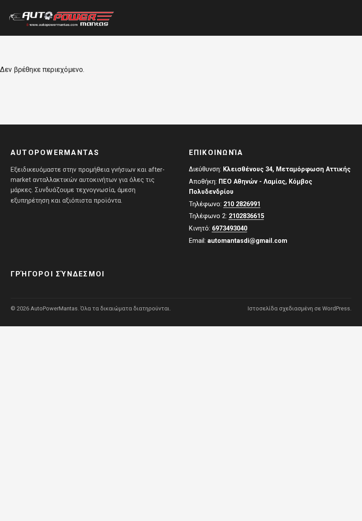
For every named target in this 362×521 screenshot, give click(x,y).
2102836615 (246, 216)
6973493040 (229, 228)
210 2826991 (241, 204)
